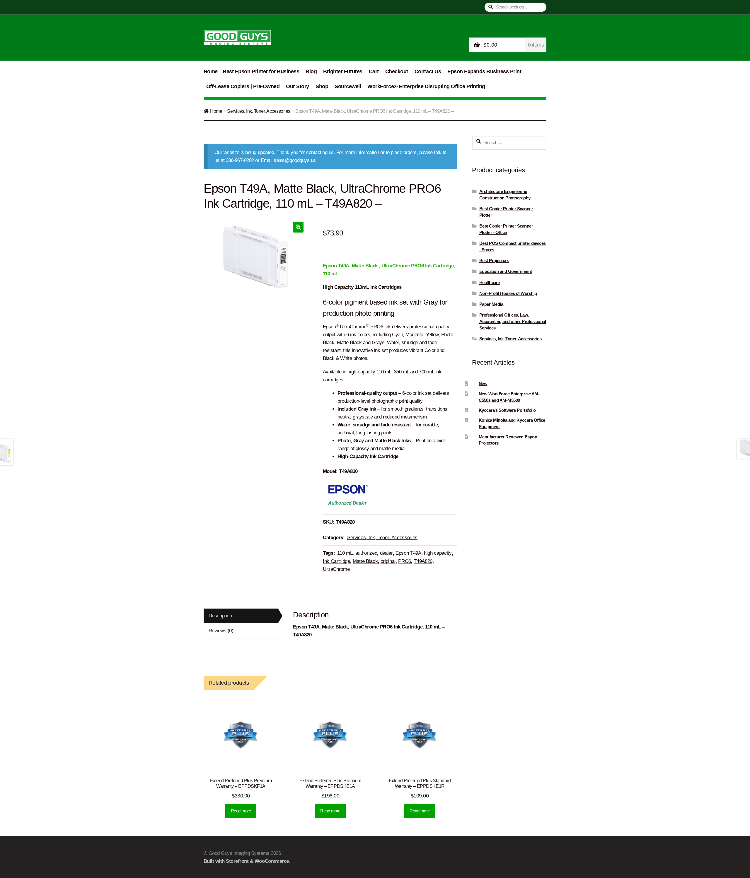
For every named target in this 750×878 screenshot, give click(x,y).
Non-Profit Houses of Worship (508, 293)
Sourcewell (348, 86)
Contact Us (428, 71)
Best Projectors (494, 260)
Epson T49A (408, 553)
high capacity (438, 553)
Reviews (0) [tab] (221, 630)
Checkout (396, 71)
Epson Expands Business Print (484, 71)
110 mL (344, 553)
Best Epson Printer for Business (261, 71)
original (388, 561)
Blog (311, 71)
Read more (241, 810)
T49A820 (423, 561)
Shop (322, 86)
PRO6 (404, 561)
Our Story (297, 86)
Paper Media (491, 304)
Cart (374, 71)
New (483, 383)
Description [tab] (220, 616)
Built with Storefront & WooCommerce (246, 861)
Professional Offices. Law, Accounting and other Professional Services (512, 321)
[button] (298, 227)
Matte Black (365, 561)
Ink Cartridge (336, 561)
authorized (366, 553)
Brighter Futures (342, 71)
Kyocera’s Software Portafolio (507, 410)
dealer (386, 553)
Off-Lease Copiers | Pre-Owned (243, 86)
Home (211, 71)
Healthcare (489, 282)
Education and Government (505, 271)
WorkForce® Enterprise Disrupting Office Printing (426, 86)
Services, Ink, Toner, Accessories (258, 111)
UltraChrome (336, 569)
